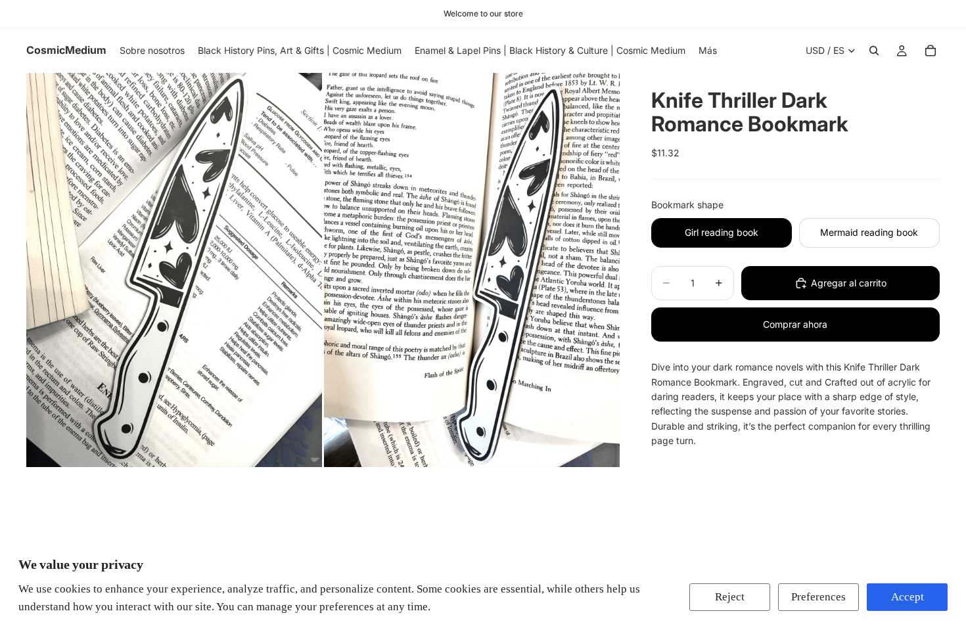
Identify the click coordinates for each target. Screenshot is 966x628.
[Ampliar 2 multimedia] (472, 270)
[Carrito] (930, 50)
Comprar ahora (795, 324)
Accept (907, 597)
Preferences (818, 597)
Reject (730, 597)
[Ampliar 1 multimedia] (174, 270)
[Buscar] (874, 50)
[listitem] (708, 50)
